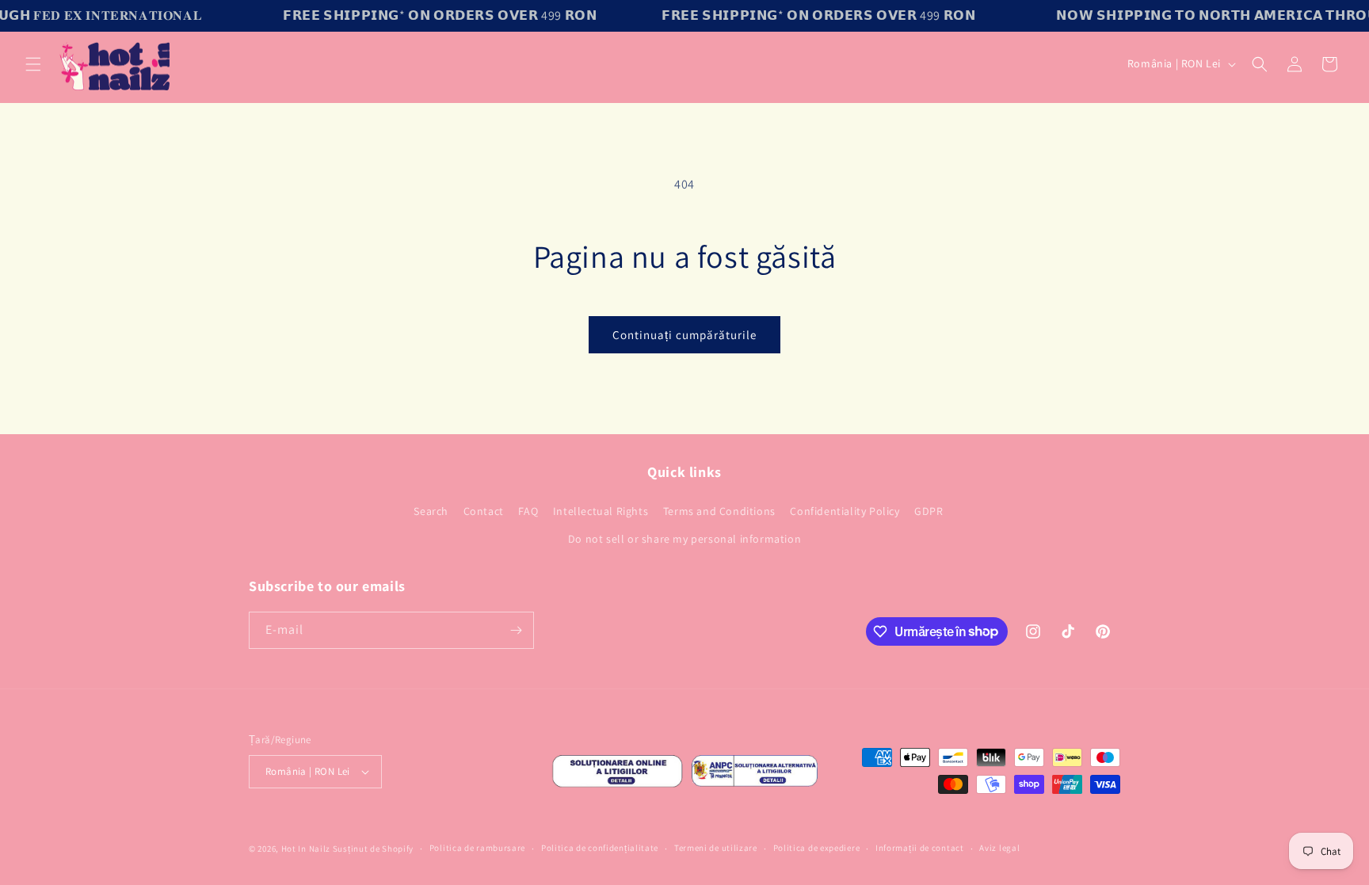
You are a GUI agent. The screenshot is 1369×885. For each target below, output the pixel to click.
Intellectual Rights (600, 511)
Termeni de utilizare (715, 847)
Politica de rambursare (477, 847)
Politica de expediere (816, 847)
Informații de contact (919, 847)
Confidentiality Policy (844, 511)
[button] (33, 64)
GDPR (928, 511)
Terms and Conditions (719, 511)
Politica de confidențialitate (599, 847)
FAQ (528, 511)
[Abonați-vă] (515, 630)
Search (431, 511)
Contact (483, 511)
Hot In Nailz (305, 848)
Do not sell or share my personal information (684, 539)
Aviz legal (999, 847)
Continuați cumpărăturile (684, 334)
